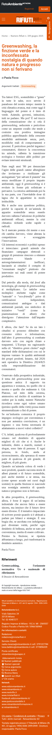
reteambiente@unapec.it (13, 654)
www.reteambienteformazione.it (17, 704)
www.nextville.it (9, 692)
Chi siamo (9, 679)
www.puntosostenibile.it (13, 701)
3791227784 (42, 644)
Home (5, 36)
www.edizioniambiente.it (13, 686)
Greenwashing (28, 86)
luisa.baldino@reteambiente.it (16, 647)
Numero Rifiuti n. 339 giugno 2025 (27, 36)
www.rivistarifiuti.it (11, 695)
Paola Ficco (11, 77)
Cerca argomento (12, 667)
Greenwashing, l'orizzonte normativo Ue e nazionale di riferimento (23, 569)
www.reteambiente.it (12, 689)
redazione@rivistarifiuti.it (14, 637)
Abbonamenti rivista (12, 658)
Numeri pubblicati (13, 661)
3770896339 (41, 647)
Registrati (29, 9)
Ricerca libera (11, 673)
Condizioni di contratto (25, 716)
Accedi (44, 9)
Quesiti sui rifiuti (12, 676)
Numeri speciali (12, 664)
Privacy (41, 716)
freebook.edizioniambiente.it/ (16, 698)
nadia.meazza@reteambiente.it (16, 644)
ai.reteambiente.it (10, 707)
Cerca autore (10, 670)
